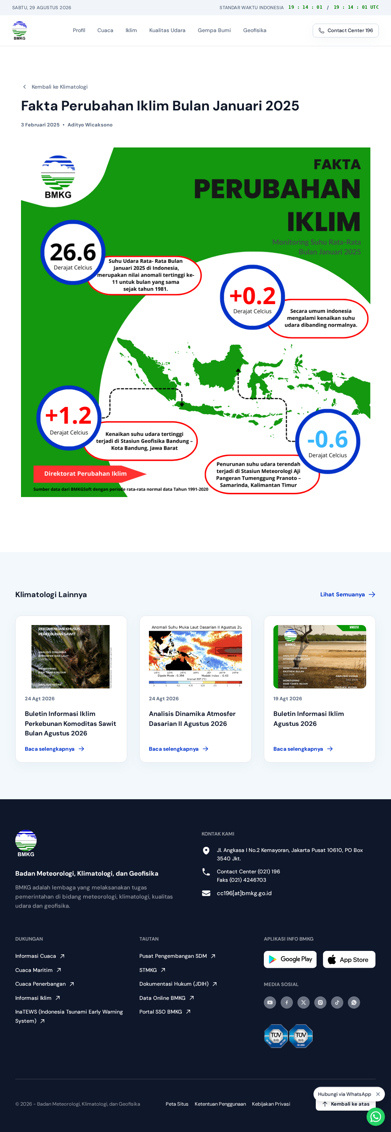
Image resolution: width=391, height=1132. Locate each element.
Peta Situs (177, 1104)
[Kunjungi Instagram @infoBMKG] (320, 1002)
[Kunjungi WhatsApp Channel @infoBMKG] (354, 1002)
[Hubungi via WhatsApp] (376, 1117)
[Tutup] (378, 1095)
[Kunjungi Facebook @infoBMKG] (287, 1002)
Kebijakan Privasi (271, 1104)
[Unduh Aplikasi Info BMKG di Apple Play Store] (349, 959)
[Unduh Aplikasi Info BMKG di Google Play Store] (290, 959)
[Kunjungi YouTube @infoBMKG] (270, 1002)
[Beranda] (19, 30)
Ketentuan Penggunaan (220, 1104)
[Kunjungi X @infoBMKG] (303, 1002)
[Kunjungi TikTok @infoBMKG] (337, 1002)
